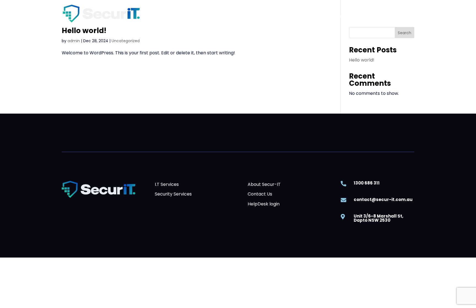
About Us (256, 16)
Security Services (325, 16)
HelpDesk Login (395, 16)
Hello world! (84, 31)
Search (404, 33)
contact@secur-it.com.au (383, 199)
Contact (364, 16)
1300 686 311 (367, 183)
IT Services (283, 16)
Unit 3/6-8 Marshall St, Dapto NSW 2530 (378, 218)
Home (234, 16)
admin (73, 41)
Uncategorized (126, 41)
